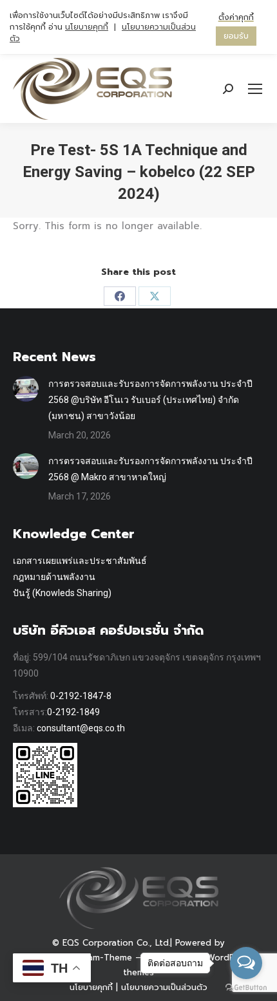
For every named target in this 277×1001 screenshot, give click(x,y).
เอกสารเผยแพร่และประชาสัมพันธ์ (80, 561)
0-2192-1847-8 (80, 696)
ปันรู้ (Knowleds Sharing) (62, 593)
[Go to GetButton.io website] (246, 988)
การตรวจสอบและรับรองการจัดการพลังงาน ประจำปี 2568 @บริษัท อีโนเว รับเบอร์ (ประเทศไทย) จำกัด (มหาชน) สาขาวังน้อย (150, 400)
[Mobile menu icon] (255, 89)
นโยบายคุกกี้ (91, 987)
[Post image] (26, 389)
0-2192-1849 (73, 712)
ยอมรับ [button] (236, 36)
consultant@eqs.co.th (81, 728)
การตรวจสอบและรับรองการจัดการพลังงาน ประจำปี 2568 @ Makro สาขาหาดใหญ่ (150, 469)
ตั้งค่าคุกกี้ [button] (236, 17)
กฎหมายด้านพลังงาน (54, 577)
